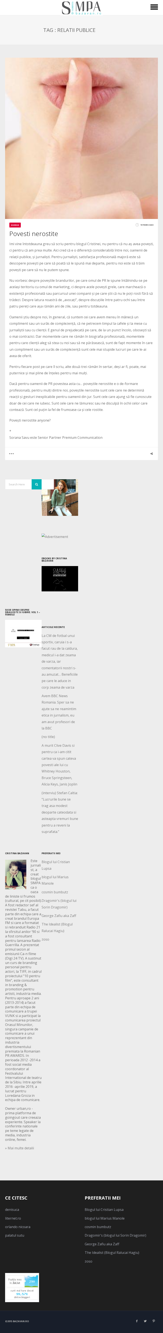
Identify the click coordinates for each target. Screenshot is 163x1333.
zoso (45, 939)
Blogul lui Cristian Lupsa (104, 1209)
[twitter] (145, 1321)
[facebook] (136, 1321)
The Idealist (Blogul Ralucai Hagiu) (112, 1252)
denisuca (12, 1209)
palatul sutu (14, 1235)
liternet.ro (13, 1218)
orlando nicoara (17, 1226)
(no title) (48, 736)
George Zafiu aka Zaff (59, 915)
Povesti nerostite (33, 233)
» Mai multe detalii (19, 1148)
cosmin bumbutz (55, 892)
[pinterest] (153, 1321)
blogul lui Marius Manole (105, 1218)
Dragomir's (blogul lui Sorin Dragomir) (115, 1235)
